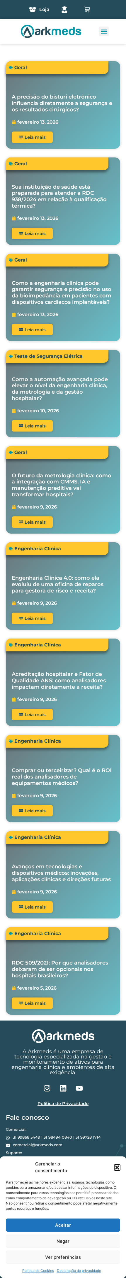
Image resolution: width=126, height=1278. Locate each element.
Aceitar (63, 1225)
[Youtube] (79, 1088)
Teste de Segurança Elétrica (48, 356)
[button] (117, 1167)
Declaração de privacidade (79, 1270)
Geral (20, 67)
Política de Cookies (38, 1270)
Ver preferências (63, 1257)
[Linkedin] (63, 1088)
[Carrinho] (87, 9)
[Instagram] (47, 1088)
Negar (63, 1241)
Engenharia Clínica (37, 548)
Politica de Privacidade (63, 1103)
